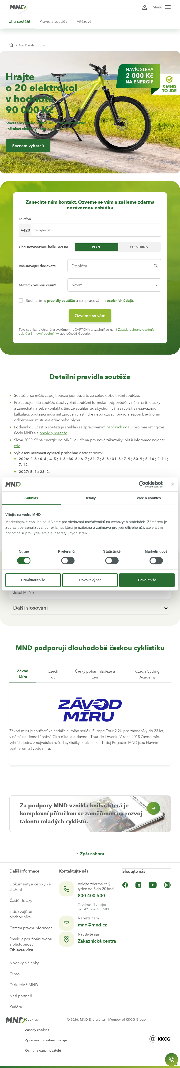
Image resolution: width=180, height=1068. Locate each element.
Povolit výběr (90, 580)
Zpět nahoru (92, 853)
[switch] (68, 560)
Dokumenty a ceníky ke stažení (30, 887)
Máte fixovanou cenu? (37, 285)
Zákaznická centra (97, 941)
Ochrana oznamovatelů (43, 1051)
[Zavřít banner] (173, 484)
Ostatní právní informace (31, 928)
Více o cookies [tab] (149, 498)
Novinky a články (24, 962)
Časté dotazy (20, 900)
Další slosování (30, 608)
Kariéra (15, 1006)
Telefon (25, 219)
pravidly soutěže (61, 300)
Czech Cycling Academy (147, 674)
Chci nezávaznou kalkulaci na (43, 247)
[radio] (96, 247)
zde (17, 446)
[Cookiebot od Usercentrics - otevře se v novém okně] (142, 484)
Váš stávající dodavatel (37, 266)
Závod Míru (23, 674)
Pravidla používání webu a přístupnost (30, 942)
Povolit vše (147, 580)
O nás (14, 973)
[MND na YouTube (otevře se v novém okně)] (153, 885)
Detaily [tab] (90, 498)
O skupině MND (23, 984)
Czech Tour (53, 674)
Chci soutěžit (19, 21)
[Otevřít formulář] (171, 1059)
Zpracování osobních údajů (46, 1040)
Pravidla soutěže (54, 21)
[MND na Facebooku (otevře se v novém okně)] (125, 885)
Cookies (31, 1020)
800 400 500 (91, 895)
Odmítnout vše (33, 580)
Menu (157, 7)
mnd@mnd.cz (92, 925)
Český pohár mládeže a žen (95, 674)
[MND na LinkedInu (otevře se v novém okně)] (138, 885)
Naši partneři (20, 995)
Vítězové (84, 21)
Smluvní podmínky (45, 334)
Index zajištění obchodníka (21, 914)
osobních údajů (120, 300)
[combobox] (110, 265)
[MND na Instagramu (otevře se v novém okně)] (167, 885)
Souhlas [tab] (31, 498)
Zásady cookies (37, 1030)
